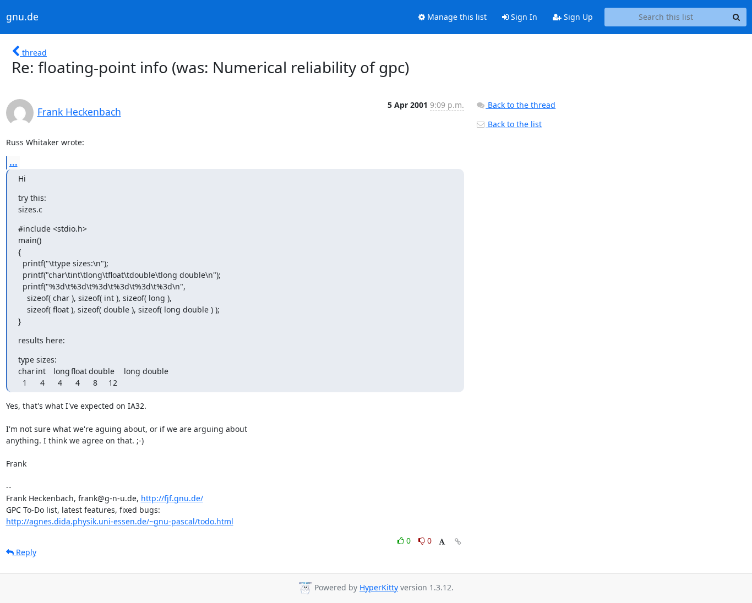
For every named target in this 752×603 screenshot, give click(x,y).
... (13, 162)
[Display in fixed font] (441, 542)
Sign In (523, 17)
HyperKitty (378, 587)
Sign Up (577, 17)
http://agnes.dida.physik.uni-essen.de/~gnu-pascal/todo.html (119, 521)
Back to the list (514, 124)
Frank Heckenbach (79, 111)
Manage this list (456, 17)
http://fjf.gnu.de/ (172, 498)
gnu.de (22, 17)
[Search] (736, 17)
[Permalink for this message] (458, 541)
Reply (25, 552)
